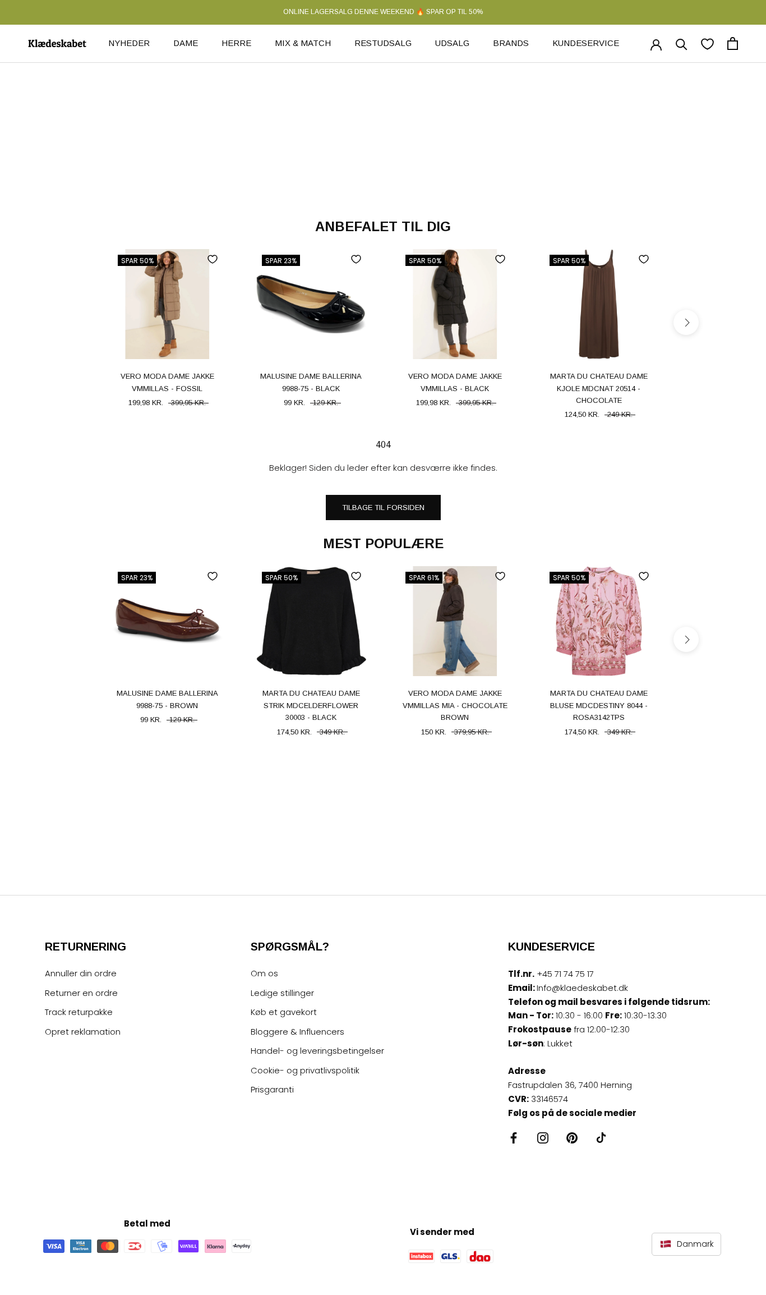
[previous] (80, 322)
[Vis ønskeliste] (707, 43)
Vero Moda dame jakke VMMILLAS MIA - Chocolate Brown (455, 705)
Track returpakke (79, 1012)
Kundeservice (585, 43)
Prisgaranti (272, 1089)
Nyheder (129, 43)
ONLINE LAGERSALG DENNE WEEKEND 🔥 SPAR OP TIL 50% (383, 12)
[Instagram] (542, 1138)
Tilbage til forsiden (383, 507)
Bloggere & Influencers (297, 1031)
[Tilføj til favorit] (212, 259)
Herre (236, 43)
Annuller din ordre (81, 973)
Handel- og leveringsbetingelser (317, 1051)
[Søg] (681, 43)
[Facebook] (513, 1138)
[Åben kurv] (732, 43)
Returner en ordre (81, 993)
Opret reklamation (83, 1031)
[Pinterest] (572, 1138)
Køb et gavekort (284, 1012)
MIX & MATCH (303, 43)
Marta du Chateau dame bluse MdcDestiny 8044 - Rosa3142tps (599, 705)
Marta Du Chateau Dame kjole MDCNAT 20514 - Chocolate (599, 388)
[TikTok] (601, 1138)
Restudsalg (383, 43)
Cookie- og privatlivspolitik (305, 1070)
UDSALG (452, 43)
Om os (264, 973)
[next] (686, 322)
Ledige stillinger (282, 993)
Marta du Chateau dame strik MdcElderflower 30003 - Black (311, 705)
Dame (185, 43)
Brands (511, 43)
